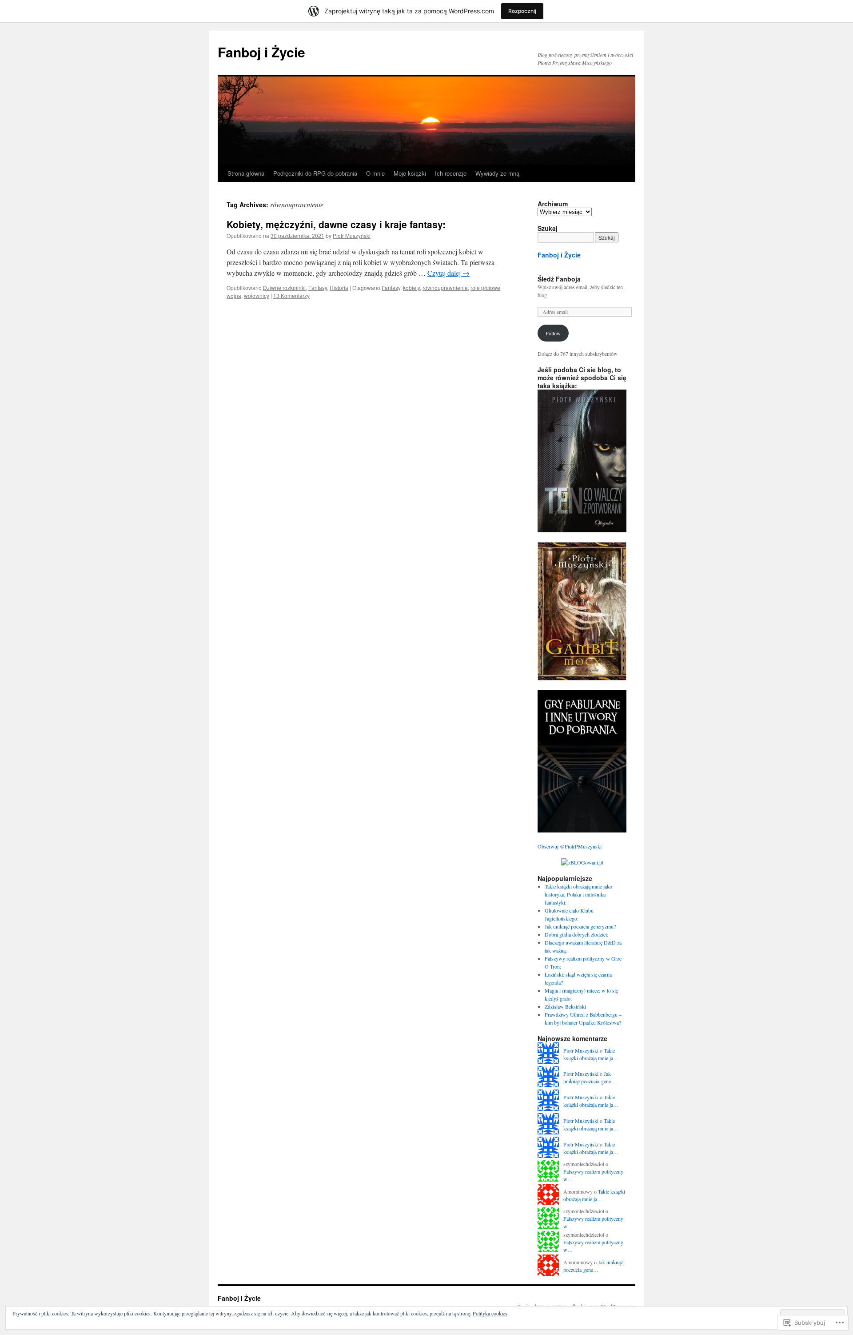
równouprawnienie (445, 287)
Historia (339, 287)
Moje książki (410, 173)
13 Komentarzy (291, 295)
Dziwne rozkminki (284, 287)
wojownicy (256, 295)
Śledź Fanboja (559, 278)
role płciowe (485, 287)
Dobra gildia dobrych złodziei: (576, 934)
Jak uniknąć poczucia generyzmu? (580, 926)
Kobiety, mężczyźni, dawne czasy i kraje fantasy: (336, 224)
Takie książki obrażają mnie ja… (590, 1054)
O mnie (375, 173)
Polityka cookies (490, 1313)
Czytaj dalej (448, 272)
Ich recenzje (450, 173)
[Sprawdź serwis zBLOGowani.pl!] (582, 862)
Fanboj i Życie (261, 51)
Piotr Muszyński (352, 235)
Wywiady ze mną (497, 173)
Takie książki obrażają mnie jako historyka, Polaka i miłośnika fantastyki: (578, 894)
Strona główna (245, 173)
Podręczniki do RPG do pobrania (315, 173)
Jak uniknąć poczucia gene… (589, 1077)
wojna (234, 295)
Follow (553, 333)
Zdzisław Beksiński (565, 1006)
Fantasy (317, 287)
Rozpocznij (522, 11)
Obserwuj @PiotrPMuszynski (570, 846)
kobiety (411, 287)
